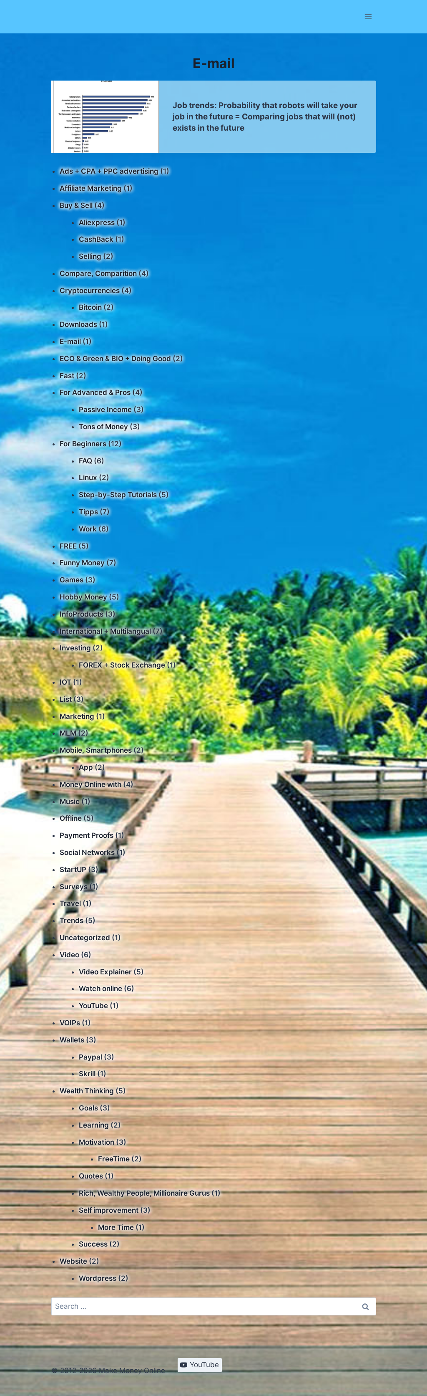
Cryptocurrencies (90, 290)
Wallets (72, 1040)
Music (70, 801)
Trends (71, 920)
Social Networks (87, 852)
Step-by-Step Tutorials (118, 495)
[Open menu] (368, 16)
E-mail (70, 341)
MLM (68, 733)
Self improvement (108, 1210)
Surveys (74, 887)
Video (69, 955)
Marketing (77, 716)
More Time (116, 1227)
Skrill (87, 1074)
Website (73, 1261)
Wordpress (97, 1278)
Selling (90, 256)
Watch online (100, 988)
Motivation (96, 1142)
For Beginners (83, 444)
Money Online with (90, 784)
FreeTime (114, 1159)
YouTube (93, 1005)
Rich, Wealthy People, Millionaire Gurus (144, 1193)
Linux (88, 477)
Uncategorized (85, 937)
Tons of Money (103, 426)
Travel (70, 903)
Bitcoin (90, 307)
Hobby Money (83, 597)
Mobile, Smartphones (96, 750)
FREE (68, 546)
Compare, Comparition (98, 273)
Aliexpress (97, 222)
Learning (94, 1125)
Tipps (88, 512)
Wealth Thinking (87, 1091)
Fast (67, 376)
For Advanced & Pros (95, 392)
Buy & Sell (76, 205)
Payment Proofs (86, 835)
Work (88, 529)
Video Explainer (105, 972)
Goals (88, 1108)
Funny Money (82, 563)
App (86, 767)
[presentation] (105, 117)
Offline (71, 818)
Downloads (78, 324)
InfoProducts (81, 614)
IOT (65, 682)
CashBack (96, 239)
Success (93, 1244)
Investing (75, 648)
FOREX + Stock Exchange (122, 665)
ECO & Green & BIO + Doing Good (115, 358)
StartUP (73, 869)
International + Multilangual (105, 631)
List (66, 699)
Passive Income (105, 409)
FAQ (85, 461)
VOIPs (70, 1023)
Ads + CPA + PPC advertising (109, 171)
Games (71, 580)
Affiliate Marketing (91, 188)
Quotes (91, 1176)
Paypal (90, 1057)
